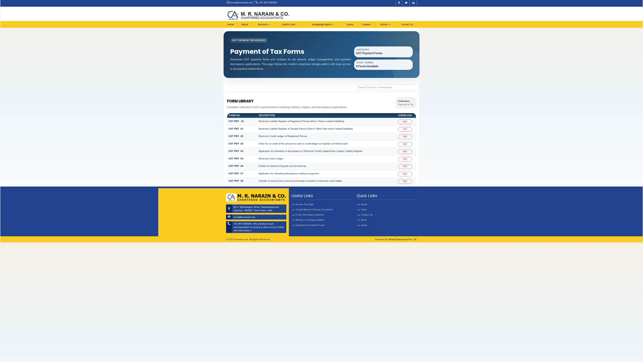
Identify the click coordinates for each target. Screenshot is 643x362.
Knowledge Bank (321, 24)
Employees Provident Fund (310, 225)
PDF (405, 121)
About (244, 24)
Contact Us (407, 24)
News (364, 220)
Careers (366, 24)
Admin (384, 24)
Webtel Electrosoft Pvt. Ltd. (402, 239)
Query (350, 24)
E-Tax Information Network (310, 214)
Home (230, 24)
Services (263, 24)
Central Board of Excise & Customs (314, 209)
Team (364, 209)
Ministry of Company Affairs (310, 220)
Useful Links (288, 24)
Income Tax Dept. (305, 204)
